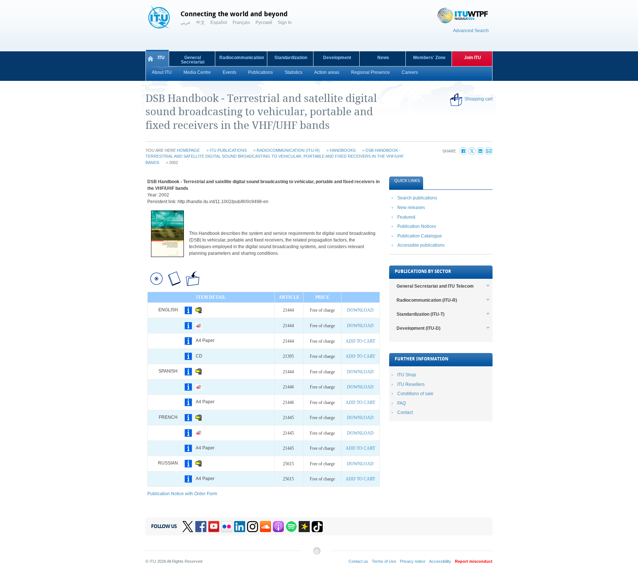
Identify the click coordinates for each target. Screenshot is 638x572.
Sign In (285, 22)
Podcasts (278, 526)
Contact (405, 412)
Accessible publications (421, 245)
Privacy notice (412, 561)
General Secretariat (193, 60)
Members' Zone (429, 57)
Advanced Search (471, 30)
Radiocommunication (241, 57)
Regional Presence (370, 72)
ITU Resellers (411, 384)
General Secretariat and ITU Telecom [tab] (435, 286)
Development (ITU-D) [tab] (418, 328)
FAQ (401, 403)
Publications (260, 72)
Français (241, 22)
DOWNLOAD (360, 310)
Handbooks (343, 150)
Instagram (252, 526)
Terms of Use (384, 561)
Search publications (417, 198)
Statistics (293, 72)
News (383, 57)
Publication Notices (416, 226)
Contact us (358, 561)
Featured (406, 217)
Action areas (326, 72)
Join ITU (472, 57)
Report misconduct (474, 561)
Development (337, 57)
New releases (411, 207)
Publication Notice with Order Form (182, 493)
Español (218, 22)
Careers (410, 72)
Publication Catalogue (419, 236)
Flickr (226, 526)
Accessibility (440, 561)
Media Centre (197, 72)
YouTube (213, 526)
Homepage (188, 150)
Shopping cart (478, 99)
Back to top (316, 553)
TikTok (317, 526)
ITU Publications (228, 150)
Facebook (200, 526)
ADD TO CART (360, 341)
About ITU (162, 72)
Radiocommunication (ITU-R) (288, 150)
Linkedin (239, 526)
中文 (200, 22)
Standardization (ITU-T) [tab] (421, 314)
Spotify (291, 526)
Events (229, 72)
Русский (263, 22)
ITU (161, 57)
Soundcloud (265, 526)
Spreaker (304, 526)
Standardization (290, 57)
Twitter (187, 526)
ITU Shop (406, 374)
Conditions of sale (415, 393)
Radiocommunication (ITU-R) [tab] (427, 300)
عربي (186, 22)
